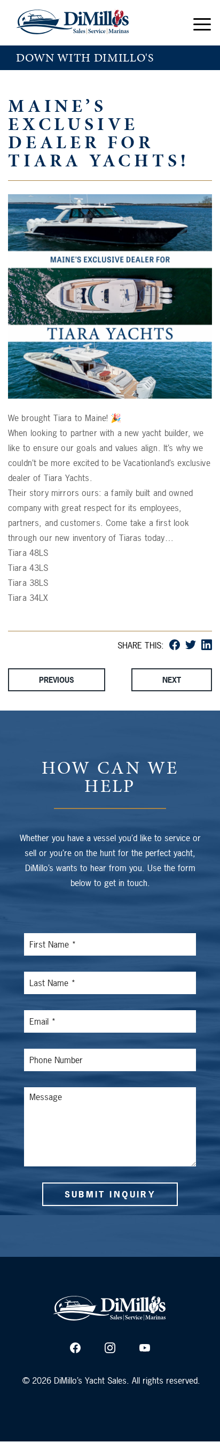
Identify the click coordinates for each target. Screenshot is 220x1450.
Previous (56, 680)
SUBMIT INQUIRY (110, 1194)
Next (171, 680)
